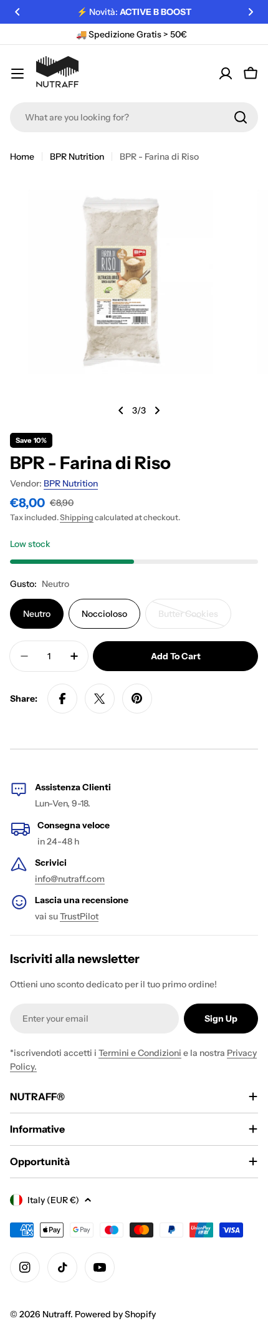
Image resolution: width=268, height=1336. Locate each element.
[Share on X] (100, 699)
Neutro (36, 613)
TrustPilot (79, 916)
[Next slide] (157, 410)
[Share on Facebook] (62, 699)
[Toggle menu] (17, 73)
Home (22, 156)
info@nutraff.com (70, 878)
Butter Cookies (194, 618)
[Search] (240, 117)
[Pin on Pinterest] (137, 699)
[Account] (225, 73)
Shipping (76, 517)
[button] (17, 11)
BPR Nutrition (77, 156)
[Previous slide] (120, 410)
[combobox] (134, 117)
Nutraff (56, 1314)
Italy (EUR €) (53, 1200)
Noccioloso (104, 613)
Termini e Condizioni (139, 1052)
